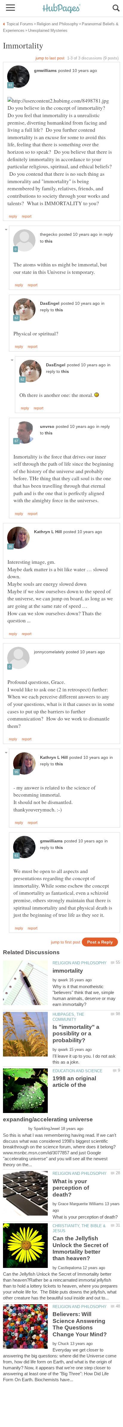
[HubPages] (61, 9)
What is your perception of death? (71, 1188)
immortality (68, 971)
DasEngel (49, 303)
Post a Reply (100, 942)
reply (13, 216)
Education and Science (77, 1071)
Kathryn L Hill (48, 532)
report (26, 216)
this (49, 241)
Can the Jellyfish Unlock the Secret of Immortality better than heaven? (80, 1248)
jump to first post (65, 942)
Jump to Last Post (50, 58)
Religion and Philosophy (80, 963)
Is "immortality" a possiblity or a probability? (76, 1033)
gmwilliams (45, 70)
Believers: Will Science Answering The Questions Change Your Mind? (80, 1324)
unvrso (47, 426)
